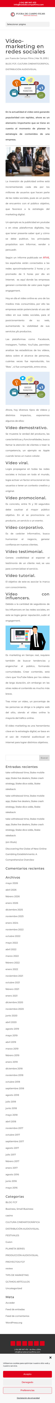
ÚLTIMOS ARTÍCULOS (18, 1281)
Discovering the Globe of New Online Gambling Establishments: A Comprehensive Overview (26, 854)
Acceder (10, 1302)
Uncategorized (14, 1288)
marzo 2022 (12, 956)
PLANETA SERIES (15, 1248)
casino (9, 1215)
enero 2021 (12, 995)
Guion (9, 1242)
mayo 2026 (12, 883)
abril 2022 (11, 949)
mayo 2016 (11, 1187)
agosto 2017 (12, 1148)
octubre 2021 (13, 982)
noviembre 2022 (15, 929)
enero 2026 (12, 903)
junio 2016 (11, 1181)
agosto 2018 (12, 1095)
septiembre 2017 (15, 1141)
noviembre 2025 (15, 916)
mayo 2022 (12, 942)
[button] (50, 1357)
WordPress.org (14, 1322)
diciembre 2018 (14, 1068)
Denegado (27, 1382)
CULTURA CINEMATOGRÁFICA (33, 63)
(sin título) (11, 842)
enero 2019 (12, 1061)
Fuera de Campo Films (22, 58)
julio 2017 (11, 1154)
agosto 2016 (12, 1174)
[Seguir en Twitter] (18, 1343)
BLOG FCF (11, 63)
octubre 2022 (13, 936)
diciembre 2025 (14, 909)
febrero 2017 (12, 1161)
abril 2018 (11, 1121)
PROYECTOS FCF (15, 1261)
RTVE (46, 257)
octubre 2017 (13, 1134)
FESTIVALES (12, 1235)
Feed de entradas (15, 1309)
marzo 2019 (12, 1048)
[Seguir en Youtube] (42, 1343)
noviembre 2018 (14, 1075)
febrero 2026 (13, 896)
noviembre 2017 (14, 1128)
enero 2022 (12, 969)
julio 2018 (11, 1101)
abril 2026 (11, 889)
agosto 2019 (12, 1028)
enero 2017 (12, 1167)
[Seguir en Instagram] (30, 1343)
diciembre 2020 (14, 1002)
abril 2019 (11, 1042)
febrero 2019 (12, 1055)
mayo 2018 (12, 1114)
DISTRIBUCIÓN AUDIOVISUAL (21, 69)
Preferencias (27, 1390)
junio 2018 (11, 1108)
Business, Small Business (19, 1208)
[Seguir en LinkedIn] (24, 1343)
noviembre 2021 (14, 975)
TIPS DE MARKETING (17, 1275)
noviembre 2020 (15, 1009)
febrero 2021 (12, 989)
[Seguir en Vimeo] (36, 1343)
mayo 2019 (11, 1035)
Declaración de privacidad (28, 1398)
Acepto (27, 1374)
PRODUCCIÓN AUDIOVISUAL (22, 1255)
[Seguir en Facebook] (13, 1343)
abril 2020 (11, 1022)
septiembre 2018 (15, 1088)
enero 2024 (12, 922)
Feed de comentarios (17, 1316)
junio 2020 (11, 1015)
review (9, 1268)
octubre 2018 (13, 1081)
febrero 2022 (13, 962)
